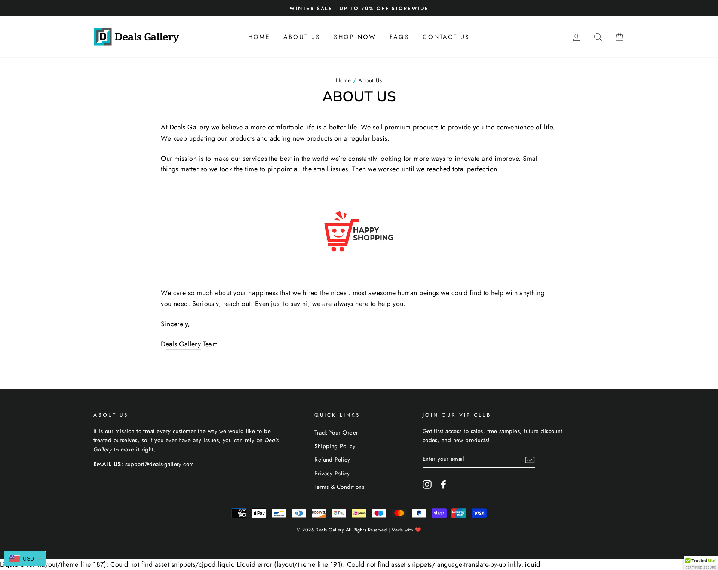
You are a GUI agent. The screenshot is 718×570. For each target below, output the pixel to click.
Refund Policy (332, 460)
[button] (701, 563)
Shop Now (355, 37)
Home (259, 37)
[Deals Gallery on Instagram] (427, 483)
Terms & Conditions (339, 487)
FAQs (399, 37)
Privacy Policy (332, 473)
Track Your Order (336, 433)
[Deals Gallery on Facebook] (443, 483)
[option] (359, 8)
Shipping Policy (334, 446)
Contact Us (446, 37)
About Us (302, 37)
